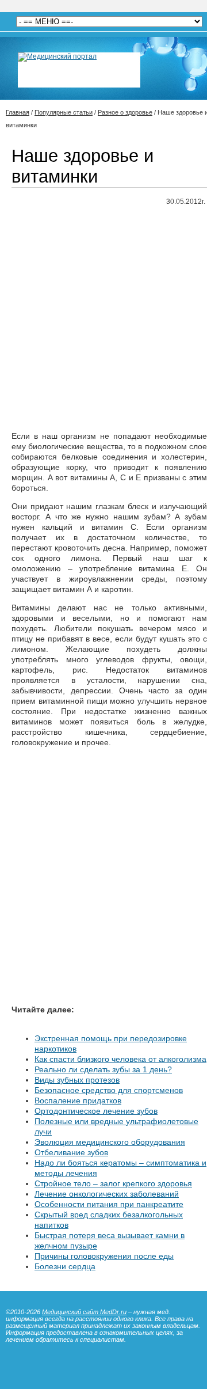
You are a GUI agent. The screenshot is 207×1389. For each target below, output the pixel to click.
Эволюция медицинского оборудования (109, 1142)
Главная (17, 112)
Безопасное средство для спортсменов (108, 1090)
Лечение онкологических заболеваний (106, 1193)
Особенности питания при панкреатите (108, 1204)
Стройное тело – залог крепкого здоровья (113, 1183)
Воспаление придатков (77, 1100)
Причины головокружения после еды (104, 1256)
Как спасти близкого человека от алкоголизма (120, 1059)
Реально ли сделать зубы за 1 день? (103, 1069)
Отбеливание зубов (71, 1152)
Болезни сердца (64, 1266)
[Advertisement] (103, 319)
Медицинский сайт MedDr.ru (84, 1311)
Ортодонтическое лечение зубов (96, 1110)
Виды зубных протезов (77, 1079)
